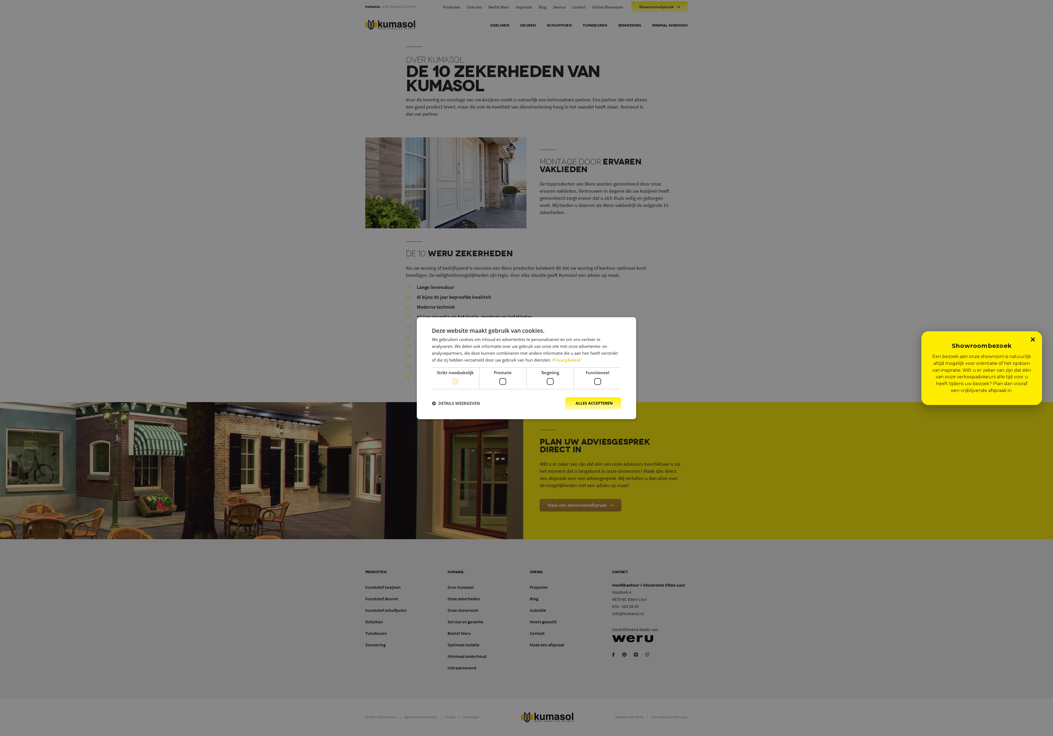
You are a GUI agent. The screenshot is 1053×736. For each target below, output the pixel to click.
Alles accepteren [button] (594, 403)
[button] (456, 403)
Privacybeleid (566, 359)
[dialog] (526, 368)
